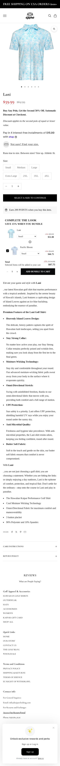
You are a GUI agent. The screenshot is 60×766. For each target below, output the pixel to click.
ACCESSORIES (10, 609)
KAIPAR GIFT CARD (13, 617)
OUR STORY (9, 641)
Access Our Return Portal (14, 712)
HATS (6, 604)
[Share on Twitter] (16, 532)
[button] (30, 144)
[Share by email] (25, 532)
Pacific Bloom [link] (26, 247)
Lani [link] (19, 230)
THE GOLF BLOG (11, 649)
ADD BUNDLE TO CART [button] (38, 271)
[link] (11, 234)
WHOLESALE (9, 654)
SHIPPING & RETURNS (14, 673)
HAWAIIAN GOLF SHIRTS (15, 596)
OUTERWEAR (10, 600)
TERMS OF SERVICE (12, 677)
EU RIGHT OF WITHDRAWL (16, 681)
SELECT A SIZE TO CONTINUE (30, 198)
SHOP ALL (8, 622)
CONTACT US (9, 645)
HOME (6, 636)
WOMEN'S (8, 613)
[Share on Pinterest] (20, 532)
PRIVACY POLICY (11, 668)
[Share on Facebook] (12, 532)
